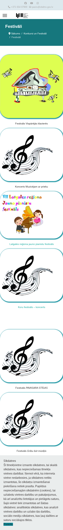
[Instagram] (38, 3)
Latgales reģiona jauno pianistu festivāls (31, 244)
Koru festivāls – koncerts (31, 307)
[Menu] (5, 15)
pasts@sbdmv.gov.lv (42, 7)
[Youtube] (31, 3)
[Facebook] (25, 3)
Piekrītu (8, 524)
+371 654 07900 (19, 7)
